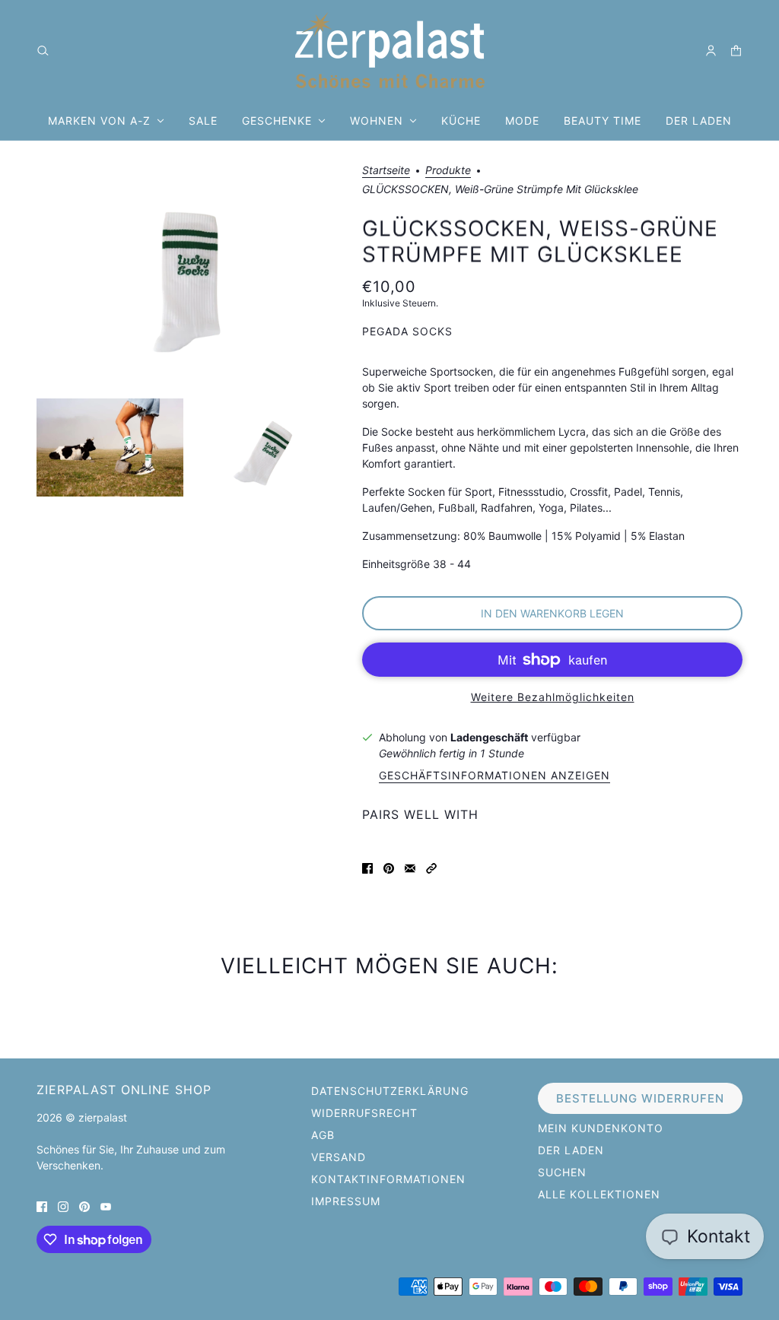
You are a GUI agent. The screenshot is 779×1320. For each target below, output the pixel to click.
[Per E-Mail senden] (410, 866)
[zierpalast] (390, 50)
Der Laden (571, 1150)
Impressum (345, 1201)
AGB (323, 1134)
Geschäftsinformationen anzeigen (494, 776)
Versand (338, 1156)
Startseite (386, 170)
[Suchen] (43, 50)
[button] (431, 866)
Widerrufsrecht (364, 1112)
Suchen (562, 1172)
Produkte (448, 170)
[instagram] (63, 1205)
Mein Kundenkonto (600, 1128)
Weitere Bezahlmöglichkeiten (552, 696)
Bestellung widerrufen (640, 1098)
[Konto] (710, 50)
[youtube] (105, 1205)
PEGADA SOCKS (407, 331)
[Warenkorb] (736, 50)
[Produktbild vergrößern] (187, 278)
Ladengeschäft (489, 737)
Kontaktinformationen (388, 1178)
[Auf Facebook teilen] (367, 866)
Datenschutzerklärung (390, 1090)
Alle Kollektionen (599, 1194)
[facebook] (41, 1205)
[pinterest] (84, 1205)
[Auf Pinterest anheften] (388, 866)
